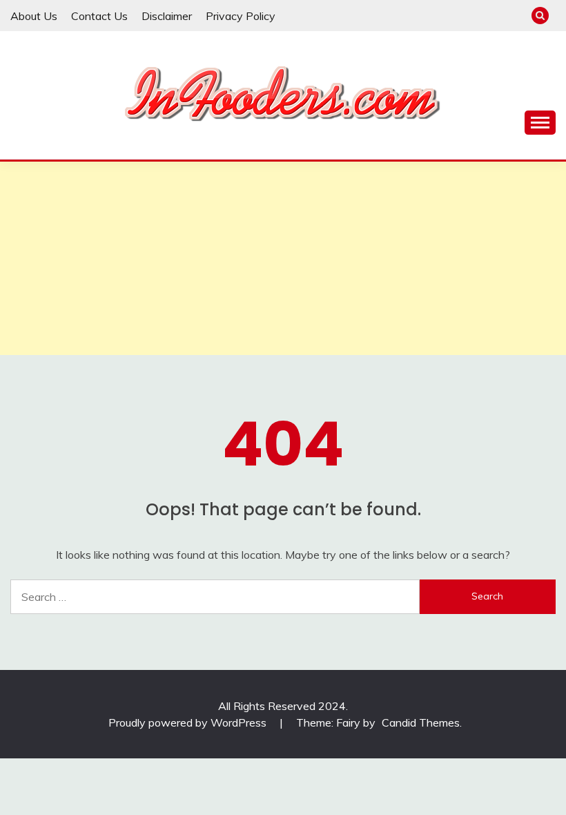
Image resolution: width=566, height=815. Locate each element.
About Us (33, 16)
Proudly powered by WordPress (188, 722)
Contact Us (99, 16)
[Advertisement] (283, 258)
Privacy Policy (240, 16)
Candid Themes (421, 722)
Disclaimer (167, 16)
